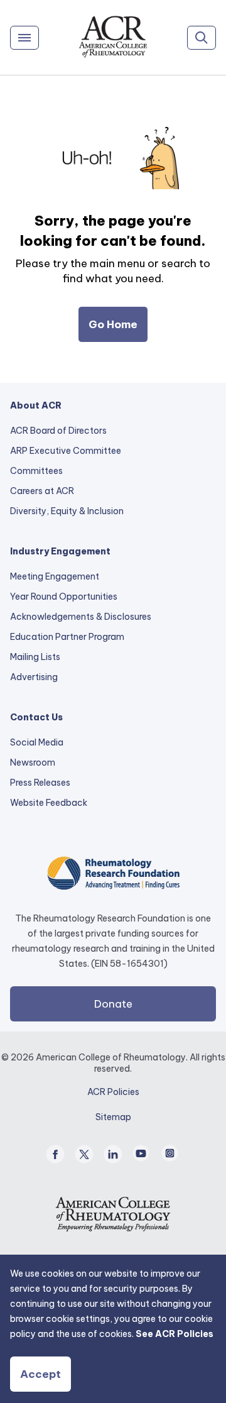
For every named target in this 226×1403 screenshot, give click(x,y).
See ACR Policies (174, 1334)
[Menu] (24, 38)
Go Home (113, 324)
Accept (40, 1374)
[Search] (201, 38)
